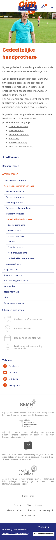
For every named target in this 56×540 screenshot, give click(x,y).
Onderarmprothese (15, 213)
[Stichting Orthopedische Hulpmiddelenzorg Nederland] (28, 423)
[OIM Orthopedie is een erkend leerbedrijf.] (28, 445)
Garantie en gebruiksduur (16, 280)
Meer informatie (11, 291)
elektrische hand (17, 142)
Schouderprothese (15, 191)
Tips (6, 297)
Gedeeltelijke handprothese (19, 219)
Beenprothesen (10, 165)
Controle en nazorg (13, 275)
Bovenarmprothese (15, 197)
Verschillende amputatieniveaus (19, 185)
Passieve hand (14, 230)
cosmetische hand (18, 126)
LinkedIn (13, 378)
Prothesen (10, 157)
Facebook (14, 366)
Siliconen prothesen (13, 309)
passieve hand (16, 130)
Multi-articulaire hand (17, 252)
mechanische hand (18, 134)
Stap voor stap (11, 269)
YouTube (13, 372)
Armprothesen (10, 173)
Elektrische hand (15, 247)
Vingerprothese (13, 263)
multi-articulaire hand (20, 146)
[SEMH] (28, 403)
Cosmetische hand (16, 224)
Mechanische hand (16, 236)
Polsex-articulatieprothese (18, 208)
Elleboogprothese (14, 202)
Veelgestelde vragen (14, 303)
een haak (13, 138)
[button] (52, 7)
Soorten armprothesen (15, 180)
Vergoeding (9, 286)
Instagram (14, 385)
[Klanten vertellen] (28, 470)
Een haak (12, 241)
